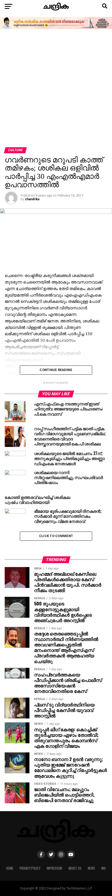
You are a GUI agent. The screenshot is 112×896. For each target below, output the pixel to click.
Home (9, 868)
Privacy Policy (30, 868)
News (91, 868)
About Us (75, 868)
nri (103, 868)
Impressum (54, 868)
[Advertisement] (56, 88)
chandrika (32, 199)
